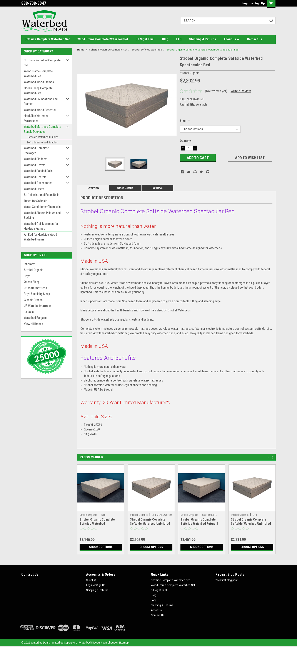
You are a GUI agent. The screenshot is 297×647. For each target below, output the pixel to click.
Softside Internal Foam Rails (41, 195)
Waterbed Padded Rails (38, 171)
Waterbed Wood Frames (39, 82)
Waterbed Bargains (35, 318)
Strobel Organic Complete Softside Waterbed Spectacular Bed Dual (97, 523)
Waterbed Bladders (35, 159)
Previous (81, 104)
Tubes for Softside (35, 201)
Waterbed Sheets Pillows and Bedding (42, 215)
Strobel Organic (33, 270)
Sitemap (123, 642)
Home (80, 49)
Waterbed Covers (34, 165)
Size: (185, 121)
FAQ (179, 39)
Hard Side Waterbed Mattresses (36, 118)
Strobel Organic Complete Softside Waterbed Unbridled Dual (251, 523)
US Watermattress (35, 288)
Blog (165, 39)
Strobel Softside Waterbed (147, 49)
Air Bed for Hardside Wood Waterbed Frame (40, 237)
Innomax (29, 264)
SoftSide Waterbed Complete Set (42, 62)
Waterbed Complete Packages (36, 150)
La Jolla (29, 312)
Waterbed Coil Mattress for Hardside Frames (41, 226)
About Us (230, 39)
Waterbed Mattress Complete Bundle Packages (42, 129)
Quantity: (186, 141)
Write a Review (241, 91)
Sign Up (259, 3)
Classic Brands (33, 300)
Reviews (157, 188)
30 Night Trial (145, 39)
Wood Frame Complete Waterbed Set (102, 39)
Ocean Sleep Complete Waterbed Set (38, 90)
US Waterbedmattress (38, 306)
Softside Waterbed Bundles (42, 142)
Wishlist (91, 580)
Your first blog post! (226, 580)
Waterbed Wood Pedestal (40, 110)
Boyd (27, 276)
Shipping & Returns (202, 39)
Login (245, 3)
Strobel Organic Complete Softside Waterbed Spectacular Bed (203, 49)
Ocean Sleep (32, 282)
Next (172, 104)
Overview (93, 188)
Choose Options (101, 547)
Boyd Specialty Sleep (37, 294)
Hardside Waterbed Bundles (42, 137)
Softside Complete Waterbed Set (47, 39)
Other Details (125, 188)
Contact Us (254, 39)
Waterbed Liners (34, 189)
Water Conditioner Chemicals (42, 207)
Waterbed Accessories (38, 183)
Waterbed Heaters (35, 177)
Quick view (101, 508)
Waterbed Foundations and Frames (41, 101)
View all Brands (33, 324)
